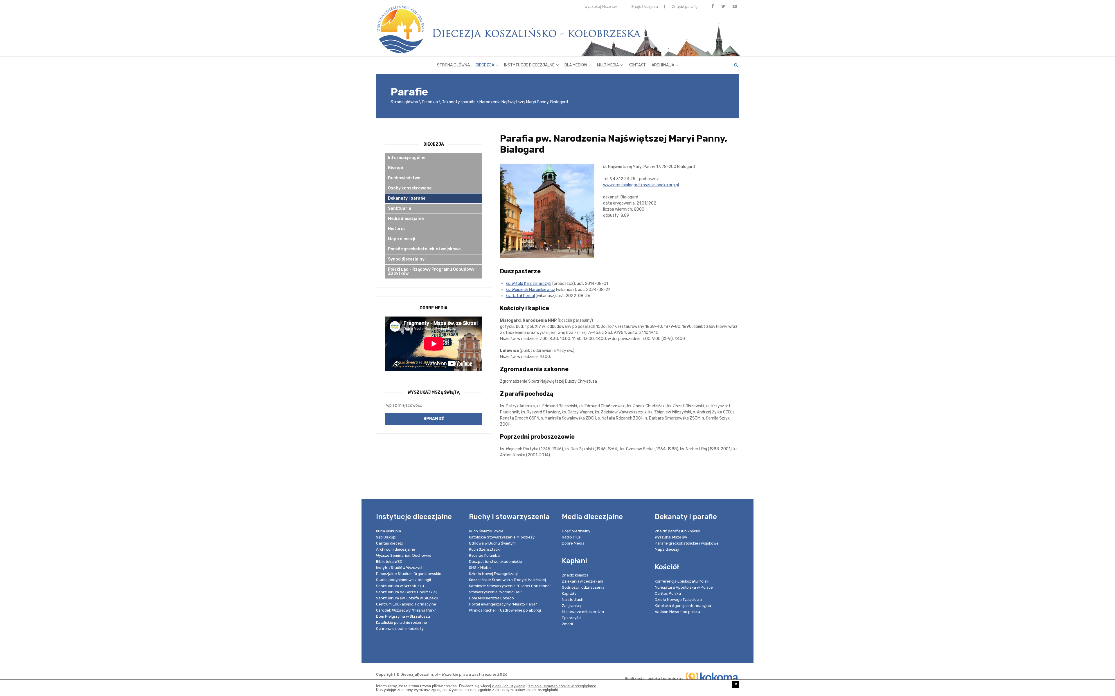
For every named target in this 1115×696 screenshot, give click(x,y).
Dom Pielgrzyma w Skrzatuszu (403, 616)
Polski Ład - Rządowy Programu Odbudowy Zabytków (431, 271)
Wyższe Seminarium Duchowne (403, 555)
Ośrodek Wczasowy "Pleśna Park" (406, 610)
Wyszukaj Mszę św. (601, 6)
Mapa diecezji (401, 238)
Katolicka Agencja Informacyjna (683, 605)
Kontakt (637, 65)
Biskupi (395, 167)
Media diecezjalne (406, 218)
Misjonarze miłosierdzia (583, 612)
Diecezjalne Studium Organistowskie (408, 574)
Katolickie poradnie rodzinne (401, 622)
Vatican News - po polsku (677, 612)
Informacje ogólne (406, 157)
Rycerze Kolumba (484, 555)
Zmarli (567, 624)
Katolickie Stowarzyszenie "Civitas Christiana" (510, 586)
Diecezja (485, 65)
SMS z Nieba (480, 567)
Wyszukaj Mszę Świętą (434, 392)
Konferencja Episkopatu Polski (682, 581)
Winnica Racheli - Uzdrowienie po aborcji (505, 610)
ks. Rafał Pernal (520, 295)
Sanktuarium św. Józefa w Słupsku (407, 598)
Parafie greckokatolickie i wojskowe (424, 249)
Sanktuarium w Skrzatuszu (400, 586)
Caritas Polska (668, 593)
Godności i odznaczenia (583, 587)
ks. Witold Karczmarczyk (528, 283)
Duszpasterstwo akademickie (495, 561)
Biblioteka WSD (389, 561)
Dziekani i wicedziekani (582, 581)
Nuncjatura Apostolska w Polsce (684, 587)
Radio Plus (571, 537)
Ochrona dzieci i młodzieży (400, 628)
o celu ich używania (508, 686)
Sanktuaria (399, 208)
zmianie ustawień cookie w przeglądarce (562, 686)
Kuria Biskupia (388, 531)
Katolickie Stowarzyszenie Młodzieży (502, 537)
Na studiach (572, 599)
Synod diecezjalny (406, 259)
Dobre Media (573, 543)
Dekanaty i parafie (459, 102)
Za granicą (571, 605)
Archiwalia (663, 65)
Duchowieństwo (404, 178)
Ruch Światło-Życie (486, 531)
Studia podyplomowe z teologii (403, 580)
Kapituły (569, 593)
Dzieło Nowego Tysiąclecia (678, 599)
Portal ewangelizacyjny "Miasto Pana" (503, 604)
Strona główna (453, 65)
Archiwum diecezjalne (395, 549)
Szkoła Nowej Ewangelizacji (493, 574)
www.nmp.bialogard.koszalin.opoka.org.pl (641, 184)
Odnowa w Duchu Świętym (492, 543)
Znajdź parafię (684, 6)
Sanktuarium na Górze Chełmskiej (406, 592)
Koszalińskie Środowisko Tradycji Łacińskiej (507, 580)
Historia (396, 228)
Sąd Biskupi (386, 537)
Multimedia (608, 65)
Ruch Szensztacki (485, 549)
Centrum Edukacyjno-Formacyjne (406, 604)
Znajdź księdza (644, 6)
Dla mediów (575, 65)
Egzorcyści (571, 618)
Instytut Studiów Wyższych (400, 567)
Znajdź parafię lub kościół (677, 531)
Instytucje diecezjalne (529, 65)
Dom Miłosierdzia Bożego (491, 598)
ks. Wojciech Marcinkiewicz (530, 289)
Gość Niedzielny (576, 531)
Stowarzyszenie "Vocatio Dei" (495, 592)
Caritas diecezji (390, 543)
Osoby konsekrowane (409, 188)
